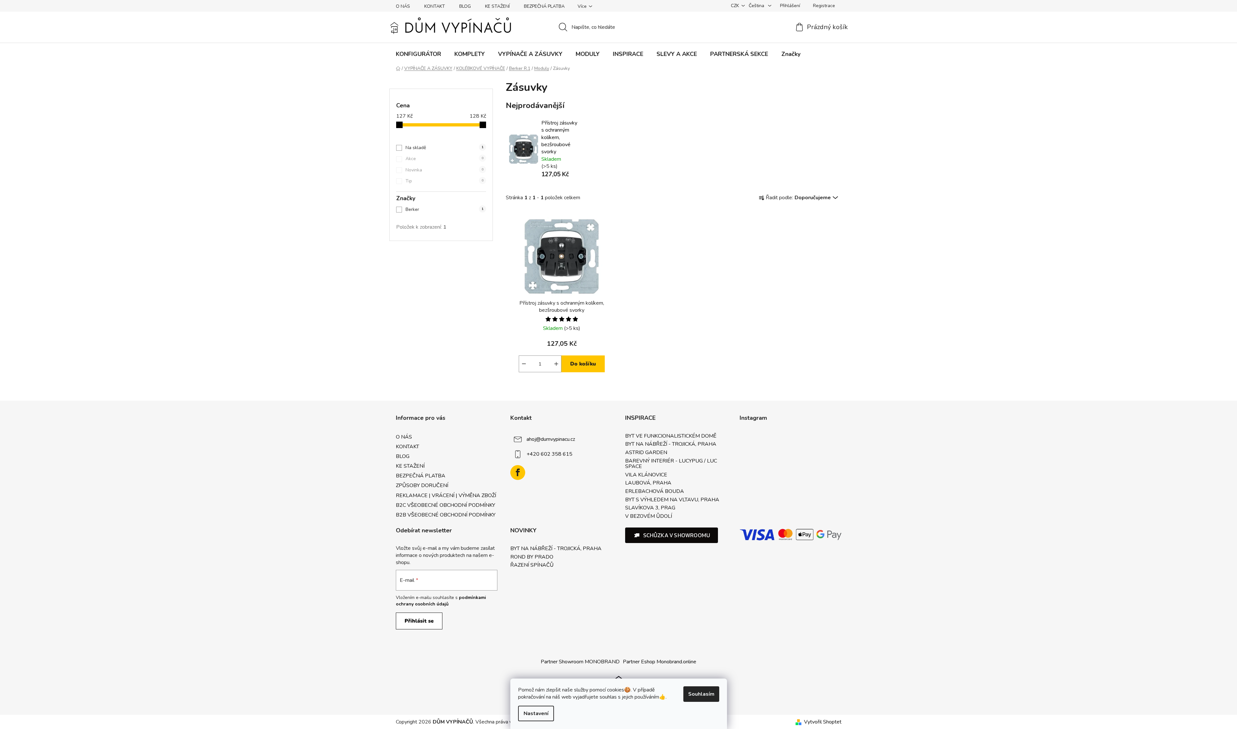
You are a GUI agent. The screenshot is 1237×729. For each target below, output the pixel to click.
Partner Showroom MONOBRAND (580, 661)
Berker (444, 209)
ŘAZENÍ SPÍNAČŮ (532, 565)
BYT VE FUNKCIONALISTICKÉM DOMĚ (670, 436)
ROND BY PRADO (531, 557)
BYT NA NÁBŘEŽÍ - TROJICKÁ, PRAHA (670, 444)
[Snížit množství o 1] (524, 364)
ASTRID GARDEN (646, 453)
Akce (444, 159)
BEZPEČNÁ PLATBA (544, 6)
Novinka (444, 170)
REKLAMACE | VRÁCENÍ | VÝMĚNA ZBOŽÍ (446, 495)
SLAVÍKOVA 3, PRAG (650, 508)
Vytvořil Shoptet (822, 721)
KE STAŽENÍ (497, 6)
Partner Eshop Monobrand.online (659, 661)
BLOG (465, 6)
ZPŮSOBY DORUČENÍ (422, 485)
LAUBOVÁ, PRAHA (648, 483)
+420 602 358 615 (549, 454)
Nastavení (536, 713)
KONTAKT (434, 6)
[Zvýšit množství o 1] (556, 364)
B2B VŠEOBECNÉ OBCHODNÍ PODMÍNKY (445, 514)
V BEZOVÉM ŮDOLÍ (648, 516)
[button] (671, 535)
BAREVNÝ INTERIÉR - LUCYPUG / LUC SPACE (671, 464)
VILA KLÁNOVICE (646, 475)
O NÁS (403, 6)
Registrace (824, 6)
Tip (444, 181)
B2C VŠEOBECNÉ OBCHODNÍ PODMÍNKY (445, 505)
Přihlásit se (419, 621)
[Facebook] (517, 472)
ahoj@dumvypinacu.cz (550, 439)
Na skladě (444, 148)
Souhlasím (701, 694)
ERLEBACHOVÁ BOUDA (654, 492)
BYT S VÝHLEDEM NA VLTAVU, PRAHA (672, 500)
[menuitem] (418, 54)
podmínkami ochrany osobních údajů (441, 600)
